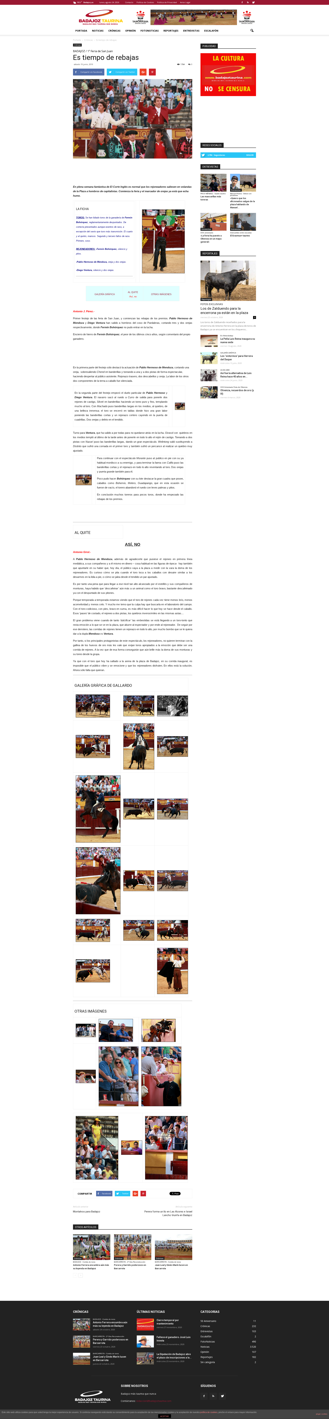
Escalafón (211, 30)
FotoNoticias (150, 30)
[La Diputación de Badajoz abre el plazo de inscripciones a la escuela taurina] (145, 1358)
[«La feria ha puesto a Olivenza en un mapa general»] (213, 222)
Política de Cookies (145, 2)
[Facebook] (242, 2)
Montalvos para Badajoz (86, 1211)
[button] (252, 31)
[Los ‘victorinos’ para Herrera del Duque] (209, 358)
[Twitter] (253, 2)
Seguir (250, 155)
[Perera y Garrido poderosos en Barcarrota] (132, 1247)
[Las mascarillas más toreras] (213, 183)
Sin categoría (207, 1362)
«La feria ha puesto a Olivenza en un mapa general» (211, 238)
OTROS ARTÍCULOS (85, 1227)
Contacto (129, 2)
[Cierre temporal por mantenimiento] (145, 1324)
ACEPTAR (164, 1416)
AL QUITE (133, 292)
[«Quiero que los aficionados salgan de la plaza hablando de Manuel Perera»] (243, 183)
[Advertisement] (132, 170)
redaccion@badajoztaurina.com (153, 1401)
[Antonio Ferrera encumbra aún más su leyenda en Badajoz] (91, 1247)
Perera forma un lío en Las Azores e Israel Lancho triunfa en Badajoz (168, 1213)
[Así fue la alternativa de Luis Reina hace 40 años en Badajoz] (209, 375)
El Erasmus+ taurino (240, 235)
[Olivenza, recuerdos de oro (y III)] (209, 392)
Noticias (97, 30)
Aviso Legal (185, 2)
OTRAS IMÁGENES (161, 294)
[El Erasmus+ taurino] (243, 222)
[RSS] (247, 2)
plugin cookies (321, 1414)
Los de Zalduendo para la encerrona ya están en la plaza (224, 310)
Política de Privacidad (167, 2)
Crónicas (114, 30)
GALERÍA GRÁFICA (105, 294)
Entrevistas (191, 30)
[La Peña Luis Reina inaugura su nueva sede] (209, 341)
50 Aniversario (208, 1321)
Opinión (130, 30)
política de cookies (208, 1412)
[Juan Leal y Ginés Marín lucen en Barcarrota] (173, 1247)
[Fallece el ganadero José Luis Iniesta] (145, 1341)
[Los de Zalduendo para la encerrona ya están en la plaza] (228, 281)
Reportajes (170, 30)
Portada (81, 30)
